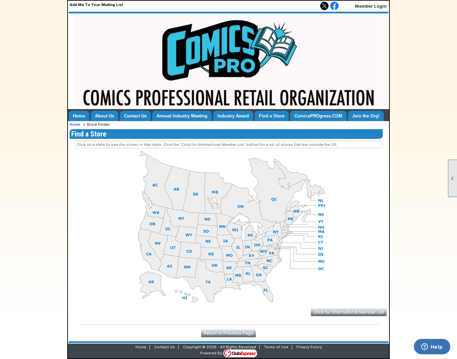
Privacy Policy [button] (309, 347)
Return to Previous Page (228, 333)
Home (79, 115)
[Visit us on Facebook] (334, 6)
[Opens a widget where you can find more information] (432, 347)
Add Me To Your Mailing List (96, 4)
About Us (104, 115)
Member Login (371, 6)
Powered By (211, 353)
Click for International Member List (348, 312)
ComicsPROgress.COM (318, 115)
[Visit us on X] (324, 6)
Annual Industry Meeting (182, 115)
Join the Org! (365, 115)
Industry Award (233, 115)
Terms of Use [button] (276, 347)
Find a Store (271, 115)
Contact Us (135, 115)
